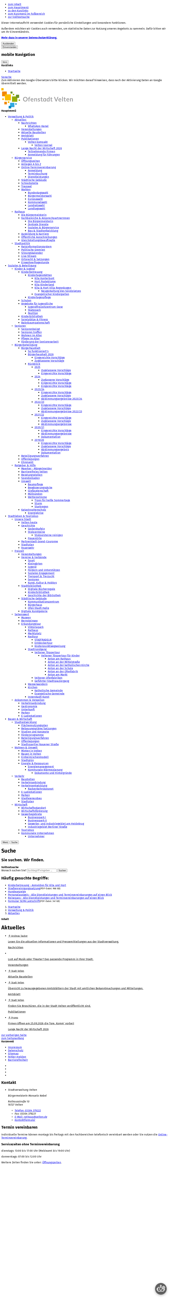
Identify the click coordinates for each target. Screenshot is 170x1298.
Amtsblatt (27, 135)
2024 (37, 376)
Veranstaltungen (31, 129)
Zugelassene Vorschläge (49, 360)
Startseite (14, 71)
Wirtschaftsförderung (34, 811)
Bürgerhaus (35, 604)
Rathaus (20, 211)
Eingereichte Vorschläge (50, 357)
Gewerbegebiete (31, 814)
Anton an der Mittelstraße (64, 662)
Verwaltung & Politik (21, 116)
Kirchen (32, 687)
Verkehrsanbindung (33, 703)
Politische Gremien (33, 249)
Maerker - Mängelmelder (36, 468)
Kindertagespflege (39, 297)
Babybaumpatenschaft (35, 322)
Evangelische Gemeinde (50, 693)
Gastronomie (29, 706)
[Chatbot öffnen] (161, 1289)
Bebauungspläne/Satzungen (39, 728)
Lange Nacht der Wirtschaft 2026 (41, 148)
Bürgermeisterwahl (40, 195)
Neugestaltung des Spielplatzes (61, 291)
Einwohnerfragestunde (35, 262)
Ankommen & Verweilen (29, 700)
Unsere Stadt (23, 519)
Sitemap (13, 1053)
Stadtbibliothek (31, 585)
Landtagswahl (36, 208)
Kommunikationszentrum (43, 601)
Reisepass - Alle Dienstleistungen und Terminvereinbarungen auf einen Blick (56, 897)
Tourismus (27, 830)
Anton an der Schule (60, 668)
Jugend (32, 566)
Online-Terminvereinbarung (38, 167)
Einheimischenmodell (35, 757)
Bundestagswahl (38, 192)
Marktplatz (34, 633)
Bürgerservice (23, 157)
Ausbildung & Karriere (35, 233)
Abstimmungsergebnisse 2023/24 (61, 398)
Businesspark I (37, 817)
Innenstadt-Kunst (38, 696)
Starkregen (41, 506)
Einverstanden (9, 47)
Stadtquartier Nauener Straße (40, 744)
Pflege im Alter (30, 338)
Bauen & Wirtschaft (20, 719)
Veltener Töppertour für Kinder (60, 655)
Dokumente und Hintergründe (53, 772)
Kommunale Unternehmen (37, 833)
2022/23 (39, 402)
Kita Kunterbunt (44, 278)
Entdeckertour (43, 642)
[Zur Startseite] (37, 107)
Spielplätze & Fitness (34, 319)
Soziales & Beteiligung (22, 265)
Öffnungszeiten (30, 161)
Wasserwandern (37, 684)
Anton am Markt (57, 674)
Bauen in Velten (31, 753)
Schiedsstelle (29, 183)
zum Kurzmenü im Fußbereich (26, 13)
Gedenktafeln (36, 528)
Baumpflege (35, 484)
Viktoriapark (35, 627)
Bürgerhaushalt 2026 (41, 354)
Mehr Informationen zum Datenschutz (24, 86)
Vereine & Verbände (34, 557)
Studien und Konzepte (35, 731)
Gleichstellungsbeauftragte (38, 240)
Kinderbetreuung (31, 272)
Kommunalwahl (37, 202)
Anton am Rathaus (59, 658)
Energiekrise (35, 512)
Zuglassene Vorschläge (55, 379)
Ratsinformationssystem (36, 246)
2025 (37, 367)
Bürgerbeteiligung (26, 344)
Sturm (38, 503)
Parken (25, 712)
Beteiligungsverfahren (35, 455)
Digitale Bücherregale (41, 589)
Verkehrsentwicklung (34, 785)
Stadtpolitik (22, 243)
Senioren (20, 325)
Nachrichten (29, 122)
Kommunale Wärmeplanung (45, 769)
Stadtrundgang (37, 649)
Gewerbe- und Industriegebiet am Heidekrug (56, 823)
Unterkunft (28, 709)
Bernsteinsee (29, 620)
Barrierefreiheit (18, 1060)
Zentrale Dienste (38, 224)
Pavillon (33, 313)
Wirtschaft (21, 804)
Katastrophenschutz (33, 509)
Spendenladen (30, 478)
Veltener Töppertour (47, 652)
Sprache (6, 77)
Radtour (33, 636)
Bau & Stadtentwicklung (43, 230)
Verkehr (19, 776)
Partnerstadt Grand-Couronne (39, 541)
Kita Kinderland (44, 284)
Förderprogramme (32, 734)
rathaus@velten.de (31, 1116)
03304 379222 (28, 1110)
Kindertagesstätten (40, 275)
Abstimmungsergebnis (55, 449)
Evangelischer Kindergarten (52, 294)
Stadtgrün (27, 760)
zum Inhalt (14, 4)
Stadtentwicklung (26, 722)
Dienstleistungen (38, 176)
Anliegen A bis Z (31, 164)
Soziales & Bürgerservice (43, 227)
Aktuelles (20, 119)
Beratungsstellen (31, 474)
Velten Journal (43, 145)
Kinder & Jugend (25, 268)
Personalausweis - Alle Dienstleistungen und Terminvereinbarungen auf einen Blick (60, 894)
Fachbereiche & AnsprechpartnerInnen (45, 218)
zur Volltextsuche (19, 17)
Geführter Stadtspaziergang (52, 681)
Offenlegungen (30, 459)
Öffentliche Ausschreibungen (39, 237)
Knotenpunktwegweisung (50, 646)
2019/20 (39, 440)
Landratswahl (36, 205)
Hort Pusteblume (45, 281)
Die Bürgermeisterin (33, 214)
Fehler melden (17, 1056)
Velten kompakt (38, 142)
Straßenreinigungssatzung (24, 888)
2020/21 (39, 427)
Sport (31, 560)
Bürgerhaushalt (30, 348)
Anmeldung (35, 170)
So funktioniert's (38, 351)
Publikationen (30, 138)
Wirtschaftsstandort (33, 807)
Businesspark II (37, 820)
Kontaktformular (25, 1120)
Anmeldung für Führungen (44, 154)
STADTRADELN (43, 639)
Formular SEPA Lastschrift (24, 901)
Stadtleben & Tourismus (23, 516)
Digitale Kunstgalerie (34, 611)
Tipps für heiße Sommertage (52, 500)
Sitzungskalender (32, 252)
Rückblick (34, 363)
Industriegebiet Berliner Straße (47, 826)
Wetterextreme (37, 497)
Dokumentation (50, 436)
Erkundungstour (31, 623)
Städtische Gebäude (34, 180)
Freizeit (19, 551)
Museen (26, 617)
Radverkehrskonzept (41, 788)
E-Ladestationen (31, 715)
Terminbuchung (37, 173)
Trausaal (26, 186)
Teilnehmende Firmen (41, 151)
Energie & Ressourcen (34, 763)
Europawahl (35, 199)
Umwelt (26, 481)
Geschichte (28, 525)
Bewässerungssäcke (40, 487)
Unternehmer (36, 836)
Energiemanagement (41, 766)
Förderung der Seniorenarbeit (40, 341)
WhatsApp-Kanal (38, 126)
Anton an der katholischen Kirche (68, 665)
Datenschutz (15, 1050)
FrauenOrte (35, 538)
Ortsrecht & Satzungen (35, 259)
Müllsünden (35, 493)
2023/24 (39, 389)
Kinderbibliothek (32, 316)
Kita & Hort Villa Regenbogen (53, 287)
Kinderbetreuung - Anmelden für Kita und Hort (37, 885)
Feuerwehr (27, 547)
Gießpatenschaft (38, 490)
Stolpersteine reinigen (49, 535)
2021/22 (39, 414)
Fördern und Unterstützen (44, 570)
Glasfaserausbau (31, 798)
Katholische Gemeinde (49, 690)
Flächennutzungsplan (34, 725)
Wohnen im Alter (31, 335)
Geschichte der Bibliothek (44, 595)
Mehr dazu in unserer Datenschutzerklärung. (29, 37)
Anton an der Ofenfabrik (63, 671)
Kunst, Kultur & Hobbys (42, 582)
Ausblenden (8, 43)
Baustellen (28, 779)
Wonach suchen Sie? (13, 870)
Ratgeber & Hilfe (25, 465)
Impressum (15, 1047)
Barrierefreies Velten (34, 471)
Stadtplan (27, 544)
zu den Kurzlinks (18, 10)
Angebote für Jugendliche (37, 303)
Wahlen (26, 189)
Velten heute (29, 522)
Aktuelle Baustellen (33, 132)
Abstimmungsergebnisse (56, 424)
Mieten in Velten (31, 750)
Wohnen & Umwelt (26, 747)
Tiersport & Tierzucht (41, 576)
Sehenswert (22, 614)
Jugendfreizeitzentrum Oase (45, 306)
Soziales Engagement (41, 573)
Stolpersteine (36, 532)
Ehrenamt (27, 462)
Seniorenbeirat (30, 329)
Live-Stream (29, 256)
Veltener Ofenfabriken (48, 677)
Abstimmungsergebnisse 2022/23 (61, 411)
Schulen (26, 300)
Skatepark (34, 310)
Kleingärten (35, 563)
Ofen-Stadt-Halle (38, 608)
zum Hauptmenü (18, 7)
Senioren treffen (31, 332)
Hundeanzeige (17, 891)
